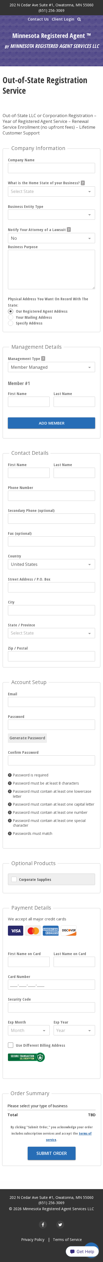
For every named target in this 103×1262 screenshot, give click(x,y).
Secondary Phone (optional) (31, 510)
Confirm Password (23, 752)
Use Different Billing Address (40, 1045)
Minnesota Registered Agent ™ (51, 35)
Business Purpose (23, 246)
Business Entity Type (25, 206)
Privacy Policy (32, 1239)
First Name (17, 393)
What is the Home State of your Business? (44, 182)
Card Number (19, 976)
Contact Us (38, 19)
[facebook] (43, 1225)
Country (14, 555)
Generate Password (27, 737)
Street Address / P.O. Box (29, 579)
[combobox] (51, 191)
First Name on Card (24, 953)
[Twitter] (60, 1225)
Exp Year (61, 1022)
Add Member (51, 423)
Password (16, 716)
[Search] (79, 19)
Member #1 (19, 383)
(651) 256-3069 (51, 10)
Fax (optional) (20, 533)
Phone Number (20, 487)
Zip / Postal (18, 648)
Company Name (21, 159)
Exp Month (17, 1022)
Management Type (24, 358)
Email (12, 693)
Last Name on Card (70, 953)
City (11, 602)
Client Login (63, 19)
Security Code (19, 999)
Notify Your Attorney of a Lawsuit (37, 229)
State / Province (21, 624)
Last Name (63, 393)
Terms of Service (67, 1239)
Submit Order (51, 1153)
